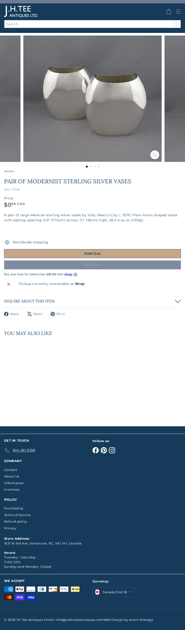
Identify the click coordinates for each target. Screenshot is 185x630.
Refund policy (15, 521)
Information (14, 483)
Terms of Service (17, 515)
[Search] (176, 24)
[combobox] (92, 24)
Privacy (10, 528)
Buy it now (92, 265)
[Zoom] (154, 154)
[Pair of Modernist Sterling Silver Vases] (34, 378)
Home (9, 171)
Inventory (12, 489)
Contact (10, 470)
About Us (11, 476)
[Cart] (168, 12)
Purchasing (13, 508)
